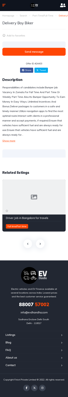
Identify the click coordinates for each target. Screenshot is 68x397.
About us (11, 357)
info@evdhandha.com (34, 312)
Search (23, 15)
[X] (34, 388)
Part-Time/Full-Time (43, 15)
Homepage (8, 15)
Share (28, 70)
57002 (34, 304)
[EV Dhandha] (34, 5)
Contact (10, 365)
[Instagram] (42, 388)
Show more (8, 140)
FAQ (8, 350)
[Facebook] (26, 388)
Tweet (43, 70)
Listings (10, 334)
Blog (8, 342)
